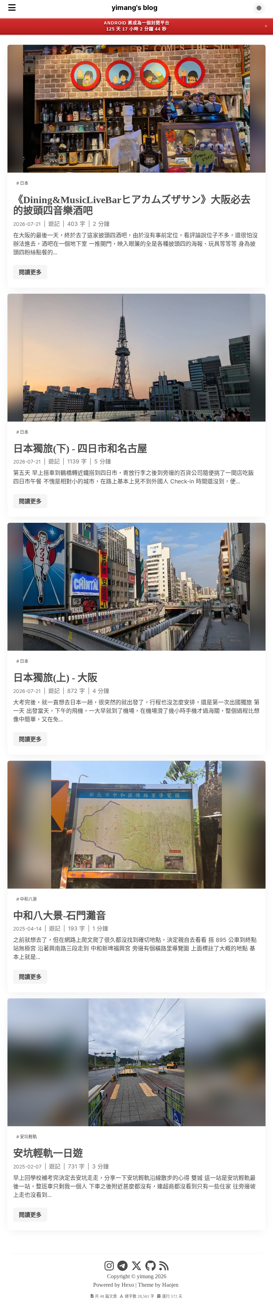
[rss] (163, 1268)
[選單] (11, 7)
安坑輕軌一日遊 (48, 1153)
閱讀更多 (30, 272)
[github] (150, 1268)
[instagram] (109, 1268)
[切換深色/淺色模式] (259, 8)
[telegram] (122, 1268)
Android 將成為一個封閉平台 (137, 23)
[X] (136, 1268)
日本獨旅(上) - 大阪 (55, 677)
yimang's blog (134, 7)
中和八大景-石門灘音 (59, 915)
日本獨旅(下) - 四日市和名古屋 (80, 448)
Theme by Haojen (159, 1285)
